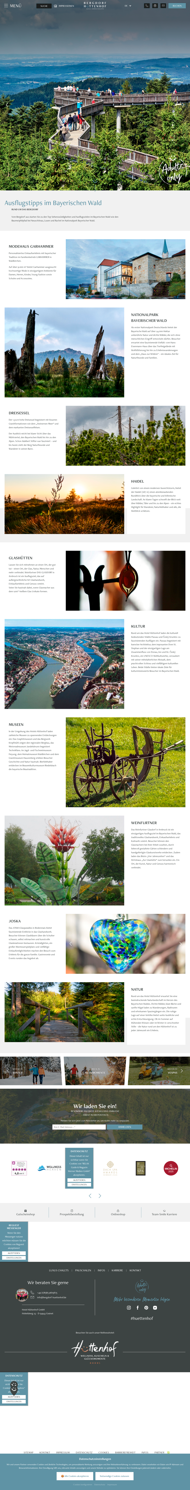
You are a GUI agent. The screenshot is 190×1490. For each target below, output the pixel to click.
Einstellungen (79, 1184)
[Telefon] (147, 5)
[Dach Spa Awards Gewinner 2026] (110, 1168)
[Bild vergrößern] (18, 1295)
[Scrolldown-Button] (95, 185)
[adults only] (142, 1286)
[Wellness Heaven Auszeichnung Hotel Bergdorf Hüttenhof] (49, 1168)
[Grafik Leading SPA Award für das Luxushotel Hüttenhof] (140, 1168)
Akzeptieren (79, 1180)
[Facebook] (137, 1308)
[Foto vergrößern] (125, 269)
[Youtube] (155, 1308)
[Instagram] (129, 1308)
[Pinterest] (146, 1308)
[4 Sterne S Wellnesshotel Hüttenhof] (95, 1351)
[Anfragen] (163, 5)
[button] (7, 105)
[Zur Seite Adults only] (173, 170)
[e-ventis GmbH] (168, 1452)
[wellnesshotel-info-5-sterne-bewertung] (19, 1168)
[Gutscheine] (155, 5)
